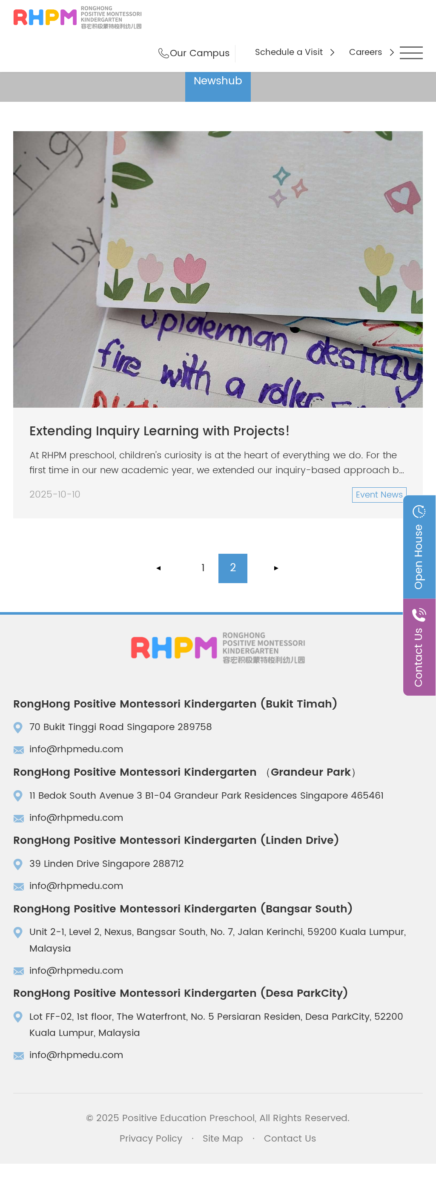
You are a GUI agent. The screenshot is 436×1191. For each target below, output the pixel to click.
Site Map (223, 1138)
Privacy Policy (151, 1138)
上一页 (160, 568)
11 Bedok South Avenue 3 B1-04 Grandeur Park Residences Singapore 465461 (206, 795)
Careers (365, 52)
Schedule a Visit (289, 52)
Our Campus (200, 53)
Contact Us (290, 1138)
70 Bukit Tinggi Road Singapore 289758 (120, 727)
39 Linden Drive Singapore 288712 (106, 864)
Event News (379, 495)
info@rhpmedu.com (76, 749)
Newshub (218, 81)
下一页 (275, 568)
